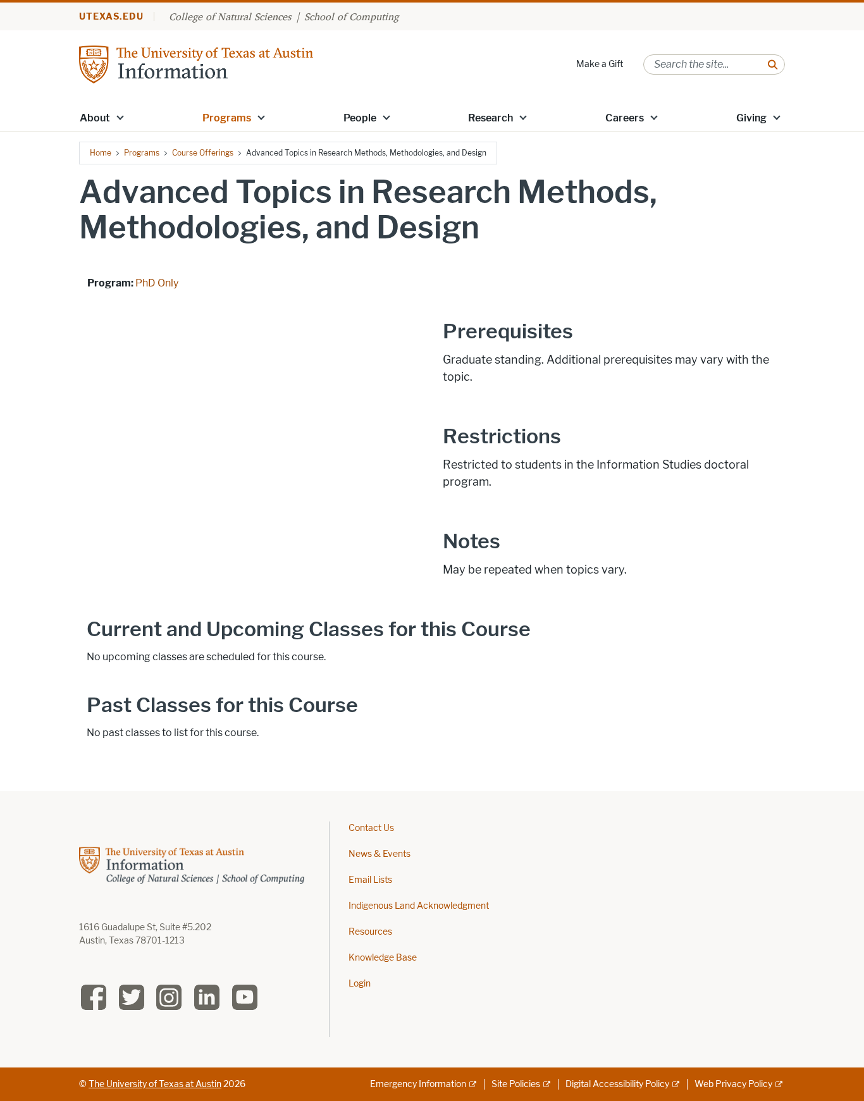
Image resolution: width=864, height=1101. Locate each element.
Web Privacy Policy (733, 1084)
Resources (370, 931)
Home (100, 152)
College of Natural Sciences (230, 16)
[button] (120, 117)
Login (360, 983)
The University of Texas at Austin (155, 1084)
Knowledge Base (383, 957)
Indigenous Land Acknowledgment (419, 906)
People (359, 118)
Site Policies (515, 1084)
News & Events (379, 854)
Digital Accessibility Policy (617, 1084)
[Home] (196, 64)
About (95, 118)
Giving (751, 118)
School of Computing (351, 16)
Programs (226, 118)
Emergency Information (418, 1084)
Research (490, 118)
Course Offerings (202, 152)
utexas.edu (111, 16)
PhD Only (156, 283)
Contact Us (371, 828)
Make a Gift (599, 64)
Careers (624, 118)
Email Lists (370, 880)
